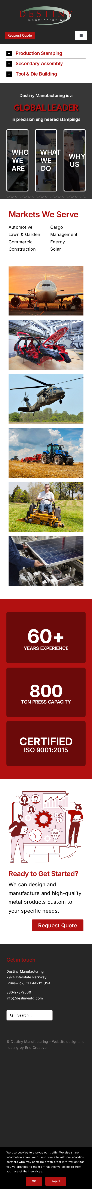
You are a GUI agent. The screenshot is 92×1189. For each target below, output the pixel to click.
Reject (56, 1181)
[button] (46, 53)
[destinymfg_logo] (46, 8)
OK (34, 1181)
